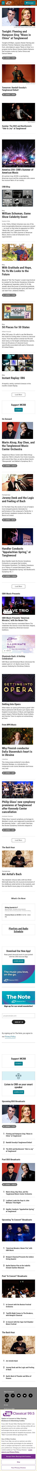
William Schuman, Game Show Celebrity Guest (16, 215)
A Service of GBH (9, 1409)
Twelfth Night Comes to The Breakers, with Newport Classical (19, 1314)
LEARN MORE (18, 961)
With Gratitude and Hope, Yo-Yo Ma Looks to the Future (17, 271)
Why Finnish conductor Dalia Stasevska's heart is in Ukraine (17, 752)
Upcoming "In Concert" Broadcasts (17, 1220)
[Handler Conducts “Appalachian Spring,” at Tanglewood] (17, 536)
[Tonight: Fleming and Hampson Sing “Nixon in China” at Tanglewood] (18, 17)
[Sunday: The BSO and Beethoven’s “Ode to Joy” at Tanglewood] (18, 112)
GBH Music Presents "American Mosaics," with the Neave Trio (15, 619)
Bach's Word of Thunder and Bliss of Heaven (18, 1377)
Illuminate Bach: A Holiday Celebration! (13, 657)
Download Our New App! (18, 951)
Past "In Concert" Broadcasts (14, 1276)
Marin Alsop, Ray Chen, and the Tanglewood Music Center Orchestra (18, 446)
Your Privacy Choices (18, 1467)
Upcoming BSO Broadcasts (13, 1101)
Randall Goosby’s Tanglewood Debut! (19, 1142)
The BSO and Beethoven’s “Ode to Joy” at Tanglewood (20, 1150)
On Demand (7, 419)
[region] (18, 1440)
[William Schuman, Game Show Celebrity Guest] (17, 198)
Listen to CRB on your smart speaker (18, 1086)
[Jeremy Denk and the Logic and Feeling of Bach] (17, 482)
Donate (30, 3)
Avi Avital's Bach (12, 874)
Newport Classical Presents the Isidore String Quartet (20, 1258)
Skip (18, 1462)
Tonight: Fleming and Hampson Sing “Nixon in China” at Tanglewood (16, 35)
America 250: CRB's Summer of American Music (17, 171)
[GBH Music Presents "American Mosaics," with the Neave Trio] (18, 606)
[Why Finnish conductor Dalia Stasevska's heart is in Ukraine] (17, 736)
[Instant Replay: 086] (17, 362)
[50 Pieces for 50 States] (17, 311)
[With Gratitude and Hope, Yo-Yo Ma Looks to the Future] (17, 252)
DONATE (18, 410)
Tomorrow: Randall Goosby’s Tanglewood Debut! (14, 88)
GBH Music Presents (11, 593)
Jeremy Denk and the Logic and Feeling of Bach (18, 499)
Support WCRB (18, 404)
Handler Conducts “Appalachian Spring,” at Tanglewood (16, 552)
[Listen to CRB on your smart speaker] (18, 1076)
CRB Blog (6, 187)
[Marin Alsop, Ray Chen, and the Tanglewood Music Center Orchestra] (17, 430)
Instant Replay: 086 (13, 378)
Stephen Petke (6, 221)
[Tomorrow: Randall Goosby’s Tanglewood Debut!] (18, 73)
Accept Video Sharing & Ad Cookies (18, 1456)
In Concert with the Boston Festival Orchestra (18, 1306)
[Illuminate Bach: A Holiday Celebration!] (18, 644)
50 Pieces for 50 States (16, 327)
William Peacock (6, 331)
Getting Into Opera (11, 704)
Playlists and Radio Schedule (18, 930)
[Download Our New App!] (18, 974)
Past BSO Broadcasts (11, 1159)
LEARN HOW (18, 1092)
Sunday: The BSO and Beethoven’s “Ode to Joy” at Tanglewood (17, 127)
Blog (3, 210)
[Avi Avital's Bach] (17, 858)
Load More (18, 395)
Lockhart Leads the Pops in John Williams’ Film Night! (17, 1202)
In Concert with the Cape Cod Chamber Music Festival (19, 1323)
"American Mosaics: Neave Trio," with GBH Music (19, 1249)
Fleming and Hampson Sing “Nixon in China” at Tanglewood (19, 1135)
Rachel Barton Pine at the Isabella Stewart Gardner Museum (18, 1267)
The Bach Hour (6, 495)
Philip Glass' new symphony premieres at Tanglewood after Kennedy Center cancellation (18, 807)
